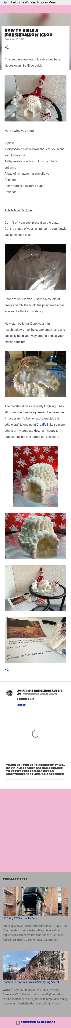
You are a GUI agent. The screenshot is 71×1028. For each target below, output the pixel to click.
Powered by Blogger (37, 1022)
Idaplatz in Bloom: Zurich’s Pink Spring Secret (31, 982)
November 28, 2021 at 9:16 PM (40, 694)
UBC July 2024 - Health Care (20, 918)
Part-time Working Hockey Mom (33, 2)
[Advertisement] (35, 830)
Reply (21, 705)
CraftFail (42, 424)
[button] (7, 47)
